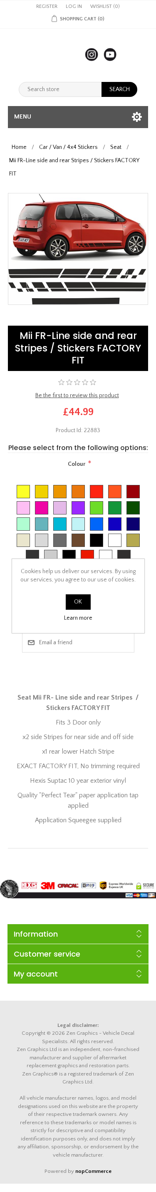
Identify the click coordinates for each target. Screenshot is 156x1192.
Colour (76, 464)
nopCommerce (93, 1171)
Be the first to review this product (77, 395)
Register (46, 6)
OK (78, 601)
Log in (74, 6)
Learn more (78, 618)
